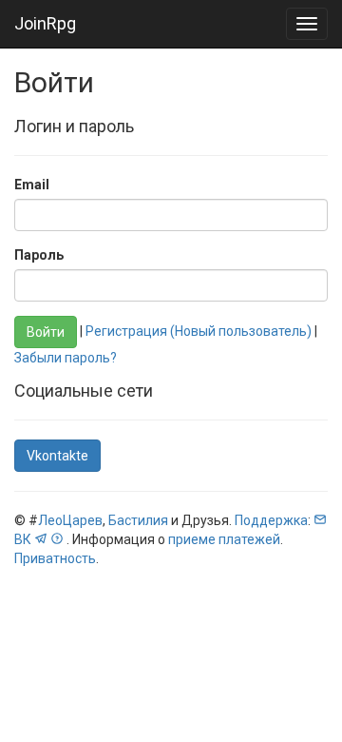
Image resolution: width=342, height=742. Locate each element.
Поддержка (271, 520)
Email (31, 184)
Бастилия (138, 520)
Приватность (55, 558)
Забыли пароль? (65, 357)
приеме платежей (224, 539)
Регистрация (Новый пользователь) (199, 331)
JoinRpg (45, 23)
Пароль (39, 255)
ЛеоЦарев (70, 520)
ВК (22, 539)
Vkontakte (57, 455)
